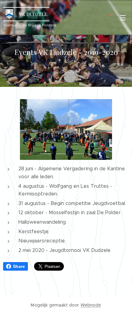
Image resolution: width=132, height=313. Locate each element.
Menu (123, 17)
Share (19, 266)
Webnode (90, 305)
